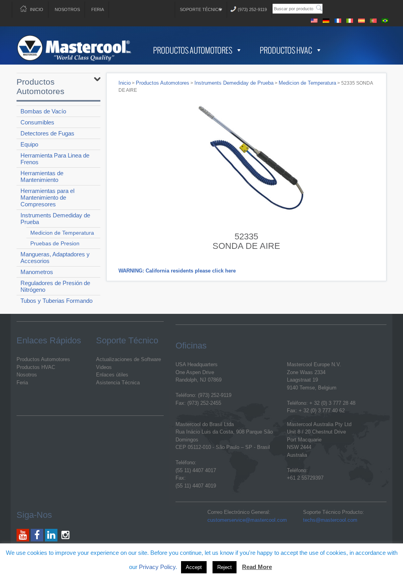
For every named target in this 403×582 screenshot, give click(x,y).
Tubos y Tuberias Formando (56, 300)
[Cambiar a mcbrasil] (385, 19)
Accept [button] (194, 567)
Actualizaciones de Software (128, 359)
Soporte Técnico (201, 9)
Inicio (36, 9)
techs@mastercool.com (330, 520)
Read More (257, 566)
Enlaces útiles (112, 375)
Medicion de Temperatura (62, 233)
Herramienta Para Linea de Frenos (54, 158)
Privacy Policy (157, 566)
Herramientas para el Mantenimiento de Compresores (47, 197)
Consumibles (37, 122)
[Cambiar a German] (326, 19)
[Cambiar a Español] (361, 19)
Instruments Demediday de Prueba (55, 218)
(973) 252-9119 (252, 9)
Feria (97, 9)
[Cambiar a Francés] (338, 19)
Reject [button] (224, 567)
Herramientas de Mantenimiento (41, 176)
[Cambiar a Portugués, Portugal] (373, 19)
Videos (104, 367)
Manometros (36, 272)
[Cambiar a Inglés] (314, 19)
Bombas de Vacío (43, 111)
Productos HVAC (286, 50)
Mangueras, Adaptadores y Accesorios (55, 257)
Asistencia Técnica (118, 383)
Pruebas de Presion (54, 243)
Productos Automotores (192, 50)
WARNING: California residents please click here (177, 271)
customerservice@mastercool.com (247, 520)
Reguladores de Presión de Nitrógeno (55, 286)
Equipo (29, 144)
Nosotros (67, 9)
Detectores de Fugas (47, 133)
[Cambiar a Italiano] (349, 19)
